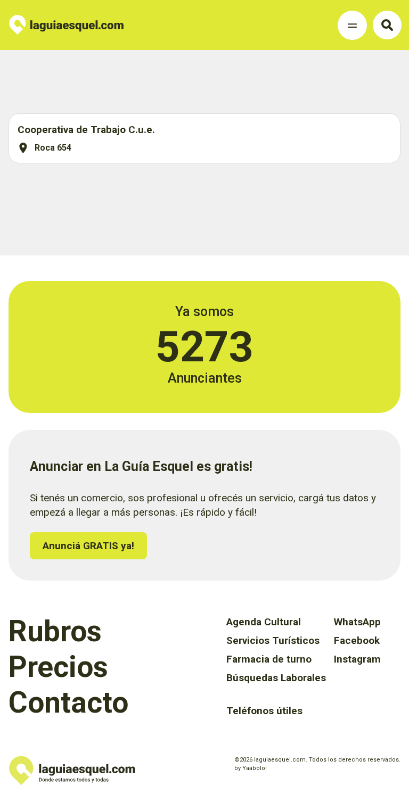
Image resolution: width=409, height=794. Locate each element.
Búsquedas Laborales (276, 678)
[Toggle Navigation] (352, 25)
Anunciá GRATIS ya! (88, 546)
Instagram (357, 659)
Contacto (68, 702)
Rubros (55, 631)
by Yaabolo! (250, 768)
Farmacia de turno (269, 659)
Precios (58, 666)
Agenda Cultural (263, 622)
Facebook (357, 640)
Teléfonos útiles (264, 711)
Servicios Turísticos (273, 640)
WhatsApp (357, 622)
